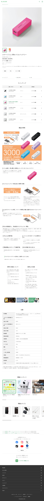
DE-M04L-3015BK (12, 90)
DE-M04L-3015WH (12, 119)
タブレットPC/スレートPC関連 (13, 433)
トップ (3, 431)
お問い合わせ (25, 496)
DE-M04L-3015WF (12, 113)
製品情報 (6, 431)
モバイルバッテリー (5, 4)
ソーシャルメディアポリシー (18, 496)
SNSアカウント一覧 (14, 494)
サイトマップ (19, 494)
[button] (22, 473)
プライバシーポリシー (29, 494)
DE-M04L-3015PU (12, 107)
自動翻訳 (29, 496)
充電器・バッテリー (11, 431)
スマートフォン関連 (11, 432)
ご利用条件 (24, 494)
